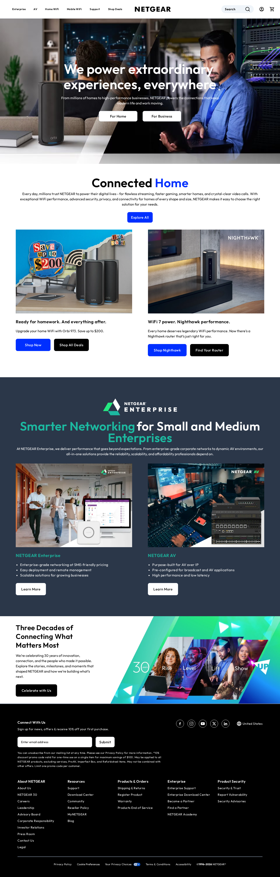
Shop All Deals (71, 345)
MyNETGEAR (77, 814)
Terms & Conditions (158, 864)
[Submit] (247, 9)
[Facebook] (180, 724)
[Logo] (153, 9)
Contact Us (26, 840)
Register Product (130, 795)
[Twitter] (214, 724)
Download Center (81, 795)
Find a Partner (178, 808)
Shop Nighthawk (167, 350)
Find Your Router (209, 350)
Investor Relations (31, 827)
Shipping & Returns (131, 788)
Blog (71, 821)
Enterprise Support (182, 788)
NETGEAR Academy (182, 814)
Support (95, 9)
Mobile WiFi (74, 9)
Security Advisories (232, 801)
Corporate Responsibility (36, 821)
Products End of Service (135, 808)
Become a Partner (181, 801)
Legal (22, 847)
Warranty (125, 801)
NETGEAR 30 (27, 795)
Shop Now (33, 345)
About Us (24, 788)
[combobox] (237, 9)
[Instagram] (191, 724)
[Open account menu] (261, 9)
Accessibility (183, 864)
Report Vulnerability (232, 795)
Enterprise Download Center (189, 795)
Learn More (30, 589)
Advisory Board (29, 814)
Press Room (26, 834)
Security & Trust (229, 788)
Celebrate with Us (36, 690)
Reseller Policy (78, 808)
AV (35, 9)
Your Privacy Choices (118, 864)
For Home (118, 116)
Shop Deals (115, 9)
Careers (24, 801)
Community (76, 801)
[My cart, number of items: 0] (272, 9)
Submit (105, 742)
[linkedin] (225, 724)
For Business (162, 116)
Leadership (26, 808)
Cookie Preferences (88, 864)
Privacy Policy (63, 864)
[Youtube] (203, 724)
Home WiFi (52, 9)
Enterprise (19, 9)
